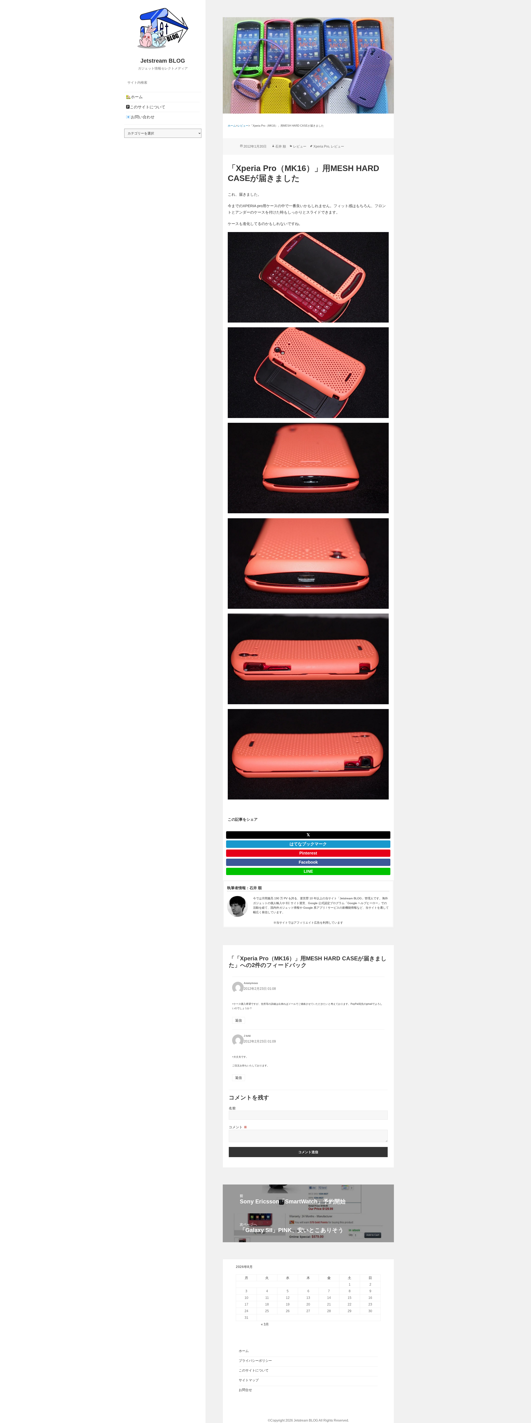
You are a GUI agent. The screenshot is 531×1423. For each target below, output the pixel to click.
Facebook (308, 862)
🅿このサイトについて (145, 107)
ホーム (244, 1351)
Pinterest (308, 853)
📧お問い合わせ (140, 117)
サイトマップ (249, 1380)
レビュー (299, 146)
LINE (308, 871)
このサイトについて (254, 1370)
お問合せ (245, 1390)
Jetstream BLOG (162, 61)
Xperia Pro (321, 146)
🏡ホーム (134, 97)
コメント (238, 1127)
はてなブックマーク (308, 844)
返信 (238, 1020)
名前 (232, 1108)
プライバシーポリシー (255, 1360)
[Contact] (237, 906)
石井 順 (280, 146)
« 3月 (265, 1324)
